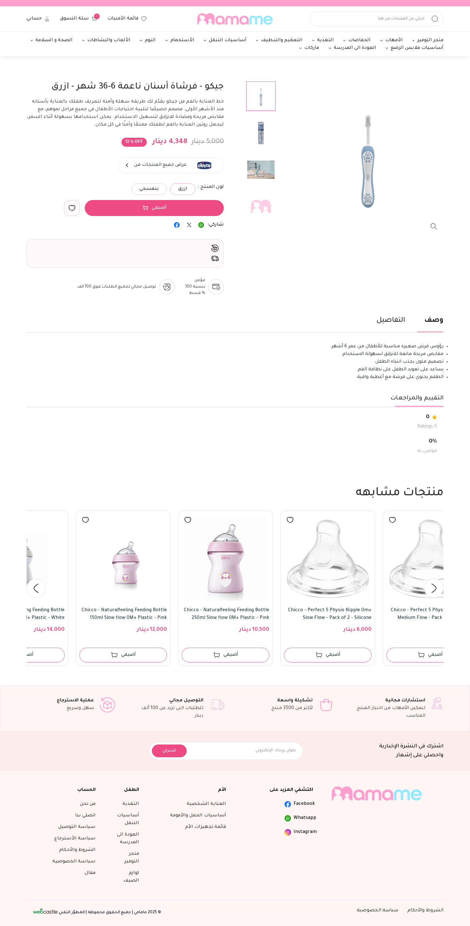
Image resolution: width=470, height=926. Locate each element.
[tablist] (235, 324)
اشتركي (169, 751)
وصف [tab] (433, 321)
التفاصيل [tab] (390, 321)
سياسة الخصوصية (377, 910)
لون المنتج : (211, 187)
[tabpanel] (235, 362)
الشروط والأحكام (425, 910)
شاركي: (216, 225)
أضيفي (159, 208)
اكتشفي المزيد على (291, 790)
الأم (222, 790)
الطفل (131, 790)
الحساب (86, 790)
